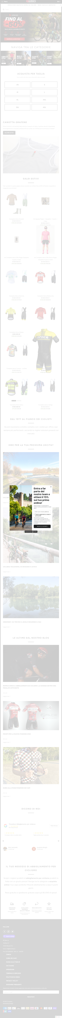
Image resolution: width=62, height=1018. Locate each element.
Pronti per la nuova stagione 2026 (17, 734)
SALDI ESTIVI (31, 178)
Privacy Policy (12, 981)
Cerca (8, 954)
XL (17, 100)
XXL (44, 100)
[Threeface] (31, 1)
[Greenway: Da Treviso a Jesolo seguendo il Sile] (31, 597)
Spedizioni (10, 969)
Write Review (54, 825)
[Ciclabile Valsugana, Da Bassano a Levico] (31, 535)
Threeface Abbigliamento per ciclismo (22, 824)
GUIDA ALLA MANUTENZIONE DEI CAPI (16, 788)
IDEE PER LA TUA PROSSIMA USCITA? (31, 445)
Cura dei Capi (11, 958)
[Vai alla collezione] (31, 27)
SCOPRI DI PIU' (9, 133)
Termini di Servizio (13, 973)
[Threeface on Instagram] (9, 931)
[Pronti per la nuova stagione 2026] (31, 715)
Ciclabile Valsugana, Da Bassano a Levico (20, 567)
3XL (17, 107)
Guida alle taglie (13, 962)
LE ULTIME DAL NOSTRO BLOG (31, 638)
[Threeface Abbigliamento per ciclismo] (6, 826)
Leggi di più (6, 502)
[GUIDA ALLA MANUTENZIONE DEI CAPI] (31, 765)
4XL (44, 107)
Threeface (9, 1001)
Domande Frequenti (14, 984)
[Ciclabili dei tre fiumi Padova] (31, 473)
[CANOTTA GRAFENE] (31, 154)
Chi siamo (10, 966)
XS (17, 85)
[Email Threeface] (13, 931)
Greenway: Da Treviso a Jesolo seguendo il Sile (22, 622)
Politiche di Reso (13, 977)
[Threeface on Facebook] (5, 931)
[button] (16, 221)
